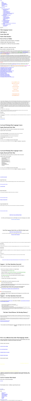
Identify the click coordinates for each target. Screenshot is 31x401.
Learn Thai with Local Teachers (25, 300)
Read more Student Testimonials (15, 219)
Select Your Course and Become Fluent (16, 214)
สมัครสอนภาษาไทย (4, 396)
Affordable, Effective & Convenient (4, 352)
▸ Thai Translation (5, 25)
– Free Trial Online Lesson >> (15, 95)
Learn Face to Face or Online (4, 346)
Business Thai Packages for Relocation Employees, (19, 65)
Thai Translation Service (5, 4)
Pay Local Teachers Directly (4, 349)
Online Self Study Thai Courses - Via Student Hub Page (7, 67)
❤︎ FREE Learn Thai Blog (6, 20)
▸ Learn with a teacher (6, 16)
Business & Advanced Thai (3, 199)
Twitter (3, 398)
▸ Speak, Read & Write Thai (6, 11)
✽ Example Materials (5, 9)
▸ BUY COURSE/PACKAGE (7, 24)
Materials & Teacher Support (4, 355)
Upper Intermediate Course (6, 52)
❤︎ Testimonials (5, 14)
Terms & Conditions (4, 395)
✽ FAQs (4, 19)
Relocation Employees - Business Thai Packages (6, 71)
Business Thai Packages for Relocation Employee (13, 259)
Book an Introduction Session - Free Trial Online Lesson (7, 70)
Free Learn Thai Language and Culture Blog (5, 76)
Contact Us (3, 5)
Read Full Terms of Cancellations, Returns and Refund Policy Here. (10, 288)
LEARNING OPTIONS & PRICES (6, 15)
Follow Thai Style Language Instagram (5, 75)
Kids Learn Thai (27, 65)
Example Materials (4, 3)
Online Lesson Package (6, 275)
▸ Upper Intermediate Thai (6, 12)
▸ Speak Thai (5, 10)
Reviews (3, 2)
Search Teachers (4, 392)
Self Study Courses (12, 270)
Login (1, 0)
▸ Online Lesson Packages (6, 17)
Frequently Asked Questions (3, 73)
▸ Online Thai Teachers (6, 21)
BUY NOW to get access (3, 72)
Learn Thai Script (2, 186)
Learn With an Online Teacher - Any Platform (5, 69)
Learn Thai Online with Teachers (4, 301)
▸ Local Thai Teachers (6, 22)
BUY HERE (3, 23)
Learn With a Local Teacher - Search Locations (6, 68)
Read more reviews (2, 119)
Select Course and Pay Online (3, 184)
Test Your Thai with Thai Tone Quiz (4, 321)
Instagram (3, 397)
